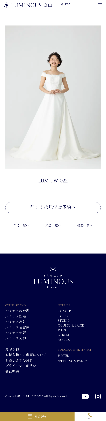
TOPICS (63, 316)
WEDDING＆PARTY (72, 361)
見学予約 (12, 349)
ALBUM (63, 335)
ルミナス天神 (15, 338)
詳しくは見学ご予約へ (53, 207)
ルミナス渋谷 (15, 322)
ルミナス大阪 (15, 333)
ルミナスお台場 (17, 311)
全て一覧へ (21, 226)
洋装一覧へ (53, 226)
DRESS (62, 330)
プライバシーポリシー (22, 366)
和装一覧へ (85, 226)
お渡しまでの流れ (19, 360)
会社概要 (12, 371)
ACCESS (64, 340)
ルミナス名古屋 (17, 327)
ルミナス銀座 (15, 316)
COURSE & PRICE (71, 325)
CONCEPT (65, 311)
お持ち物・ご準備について (26, 355)
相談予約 (66, 4)
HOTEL (63, 355)
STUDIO (64, 320)
